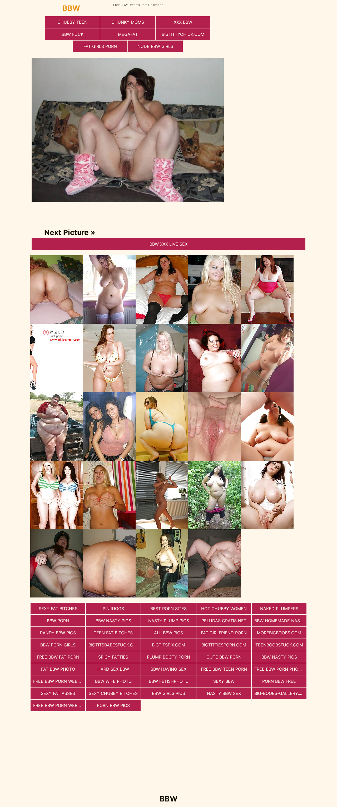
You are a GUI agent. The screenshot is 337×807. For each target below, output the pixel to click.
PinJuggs (113, 608)
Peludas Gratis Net (223, 620)
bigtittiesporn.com (223, 644)
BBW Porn (58, 620)
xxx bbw (183, 22)
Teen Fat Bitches (113, 632)
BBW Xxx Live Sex (168, 244)
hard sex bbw (113, 669)
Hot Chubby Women (224, 608)
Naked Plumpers (279, 608)
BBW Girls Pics (168, 693)
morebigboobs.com (279, 632)
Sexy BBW (224, 681)
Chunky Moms (127, 22)
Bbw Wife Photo (113, 681)
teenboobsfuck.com (279, 644)
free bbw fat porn (58, 657)
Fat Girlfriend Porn (224, 632)
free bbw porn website (59, 705)
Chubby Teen (72, 22)
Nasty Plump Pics (168, 620)
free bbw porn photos (280, 669)
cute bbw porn (223, 657)
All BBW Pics (168, 632)
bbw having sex (168, 669)
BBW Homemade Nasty (279, 620)
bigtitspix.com (168, 644)
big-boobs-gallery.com (280, 693)
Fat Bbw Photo (58, 669)
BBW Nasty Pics (113, 620)
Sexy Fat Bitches (58, 608)
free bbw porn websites (59, 681)
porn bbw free (279, 681)
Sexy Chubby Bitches (113, 693)
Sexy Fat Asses (58, 693)
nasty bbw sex (224, 693)
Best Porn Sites (168, 608)
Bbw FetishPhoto (169, 681)
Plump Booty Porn (168, 657)
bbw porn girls (58, 644)
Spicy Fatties (113, 657)
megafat (128, 34)
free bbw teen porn (224, 669)
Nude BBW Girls (155, 46)
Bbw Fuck (72, 34)
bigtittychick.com (183, 34)
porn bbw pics (113, 705)
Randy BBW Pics (58, 632)
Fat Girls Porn (100, 46)
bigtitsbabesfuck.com (114, 644)
